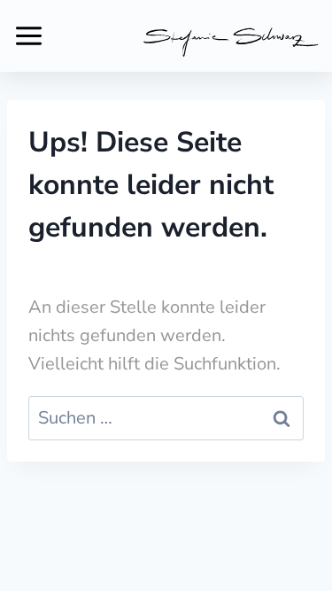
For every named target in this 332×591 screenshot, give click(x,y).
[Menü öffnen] (28, 35)
